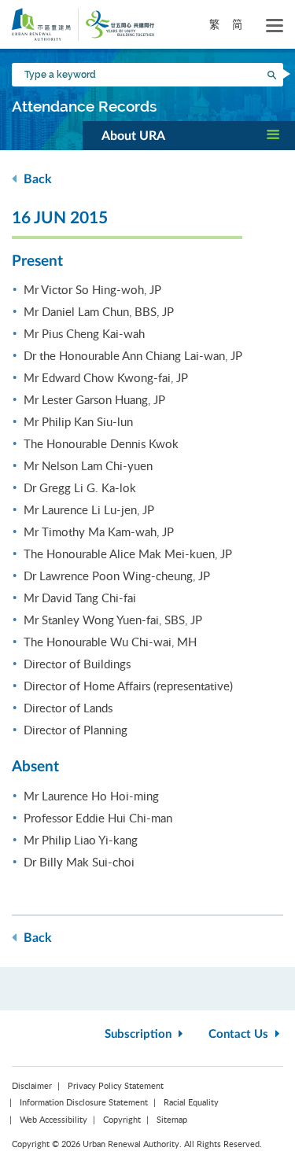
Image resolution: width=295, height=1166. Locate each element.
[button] (189, 135)
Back (36, 179)
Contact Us (239, 1034)
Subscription (140, 1034)
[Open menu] (274, 26)
